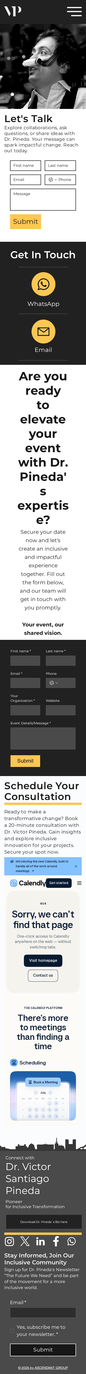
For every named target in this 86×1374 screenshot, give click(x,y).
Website (52, 700)
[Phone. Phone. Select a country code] (54, 683)
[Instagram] (9, 1241)
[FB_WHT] (56, 1241)
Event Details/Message (31, 723)
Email (16, 673)
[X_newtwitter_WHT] (25, 1241)
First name (21, 651)
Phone (51, 673)
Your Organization (23, 698)
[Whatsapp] (71, 1241)
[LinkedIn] (40, 1241)
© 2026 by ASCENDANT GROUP (43, 1368)
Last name (55, 651)
